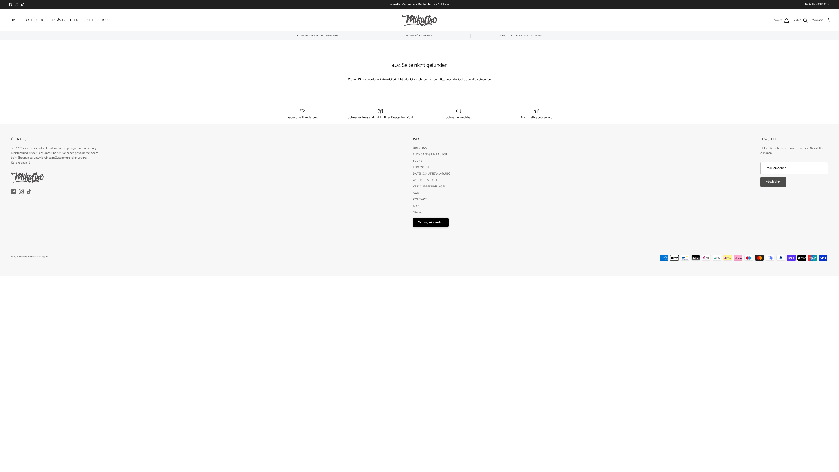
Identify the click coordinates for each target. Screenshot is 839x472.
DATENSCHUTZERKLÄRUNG (431, 173)
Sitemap (418, 212)
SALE (90, 20)
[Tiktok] (22, 4)
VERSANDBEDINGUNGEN (429, 186)
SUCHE (417, 160)
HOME (13, 20)
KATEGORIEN (34, 20)
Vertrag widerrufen (430, 222)
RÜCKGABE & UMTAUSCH (430, 154)
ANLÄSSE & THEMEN (65, 20)
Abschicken (773, 181)
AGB (416, 193)
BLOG (105, 20)
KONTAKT (420, 199)
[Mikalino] (419, 20)
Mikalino (23, 257)
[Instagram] (16, 4)
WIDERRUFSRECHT (425, 180)
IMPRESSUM (421, 167)
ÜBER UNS (420, 148)
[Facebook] (10, 4)
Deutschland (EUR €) (815, 4)
